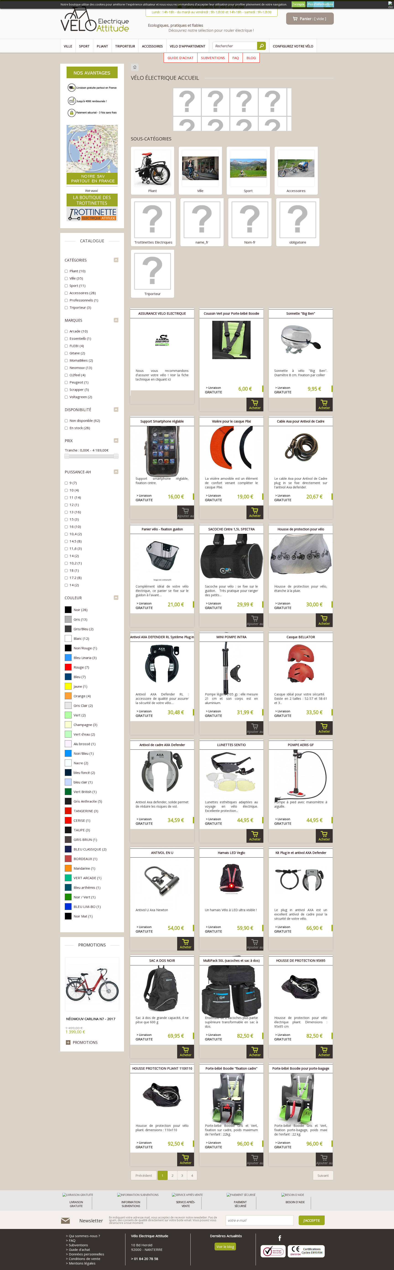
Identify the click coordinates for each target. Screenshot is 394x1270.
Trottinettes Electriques (153, 242)
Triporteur (125, 46)
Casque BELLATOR (301, 637)
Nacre (81, 763)
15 (74, 519)
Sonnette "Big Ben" (300, 313)
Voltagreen (81, 396)
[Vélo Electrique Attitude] (94, 20)
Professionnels (84, 300)
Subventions (213, 57)
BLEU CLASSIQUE (90, 849)
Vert (80, 715)
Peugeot (79, 382)
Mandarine (84, 868)
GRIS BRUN (85, 839)
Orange (82, 696)
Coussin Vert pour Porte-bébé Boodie (231, 313)
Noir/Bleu (84, 753)
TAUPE (82, 830)
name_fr (202, 242)
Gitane (77, 353)
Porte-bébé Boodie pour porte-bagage (300, 1068)
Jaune (80, 686)
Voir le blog (225, 1246)
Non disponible (85, 420)
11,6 (76, 548)
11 (75, 497)
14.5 (76, 541)
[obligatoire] (298, 219)
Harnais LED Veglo (231, 852)
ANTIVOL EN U (162, 852)
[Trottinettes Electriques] (152, 219)
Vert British (85, 791)
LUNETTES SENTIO (231, 745)
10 (74, 490)
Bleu (80, 676)
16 (75, 526)
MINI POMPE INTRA (231, 637)
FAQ (235, 57)
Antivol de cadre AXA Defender (162, 745)
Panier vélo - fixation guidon (162, 529)
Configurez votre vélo (293, 46)
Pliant (102, 46)
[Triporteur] (152, 271)
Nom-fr (250, 242)
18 (74, 570)
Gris (80, 619)
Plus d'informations (320, 4)
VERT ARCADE (87, 878)
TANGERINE (86, 811)
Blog (251, 57)
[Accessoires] (296, 168)
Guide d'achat (181, 57)
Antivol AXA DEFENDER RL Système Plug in (162, 637)
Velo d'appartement (187, 46)
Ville (68, 46)
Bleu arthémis (87, 887)
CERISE (82, 820)
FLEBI (77, 345)
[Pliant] (152, 168)
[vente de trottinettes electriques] (92, 220)
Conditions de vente (84, 1258)
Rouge (81, 667)
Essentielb (80, 338)
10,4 (76, 533)
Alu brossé (85, 743)
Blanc (81, 638)
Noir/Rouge (85, 648)
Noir (81, 609)
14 (74, 555)
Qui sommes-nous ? (84, 1236)
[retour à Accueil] (135, 67)
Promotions (92, 945)
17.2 (76, 577)
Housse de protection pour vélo (300, 529)
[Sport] (248, 168)
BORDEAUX (85, 858)
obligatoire (297, 242)
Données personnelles (86, 1254)
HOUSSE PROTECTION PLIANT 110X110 (162, 1068)
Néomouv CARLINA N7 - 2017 (90, 1018)
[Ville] (200, 168)
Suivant (323, 1175)
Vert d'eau (84, 734)
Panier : (313, 18)
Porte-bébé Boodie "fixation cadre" (231, 1068)
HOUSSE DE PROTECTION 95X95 (300, 960)
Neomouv (81, 367)
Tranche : (72, 450)
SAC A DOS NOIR (162, 960)
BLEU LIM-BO (87, 906)
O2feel (78, 375)
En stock (80, 427)
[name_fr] (202, 219)
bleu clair (83, 782)
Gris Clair (83, 705)
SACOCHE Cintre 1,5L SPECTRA (231, 529)
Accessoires (152, 46)
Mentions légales (82, 1263)
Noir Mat (83, 916)
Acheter (255, 408)
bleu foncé (84, 772)
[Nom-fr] (250, 219)
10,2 (76, 563)
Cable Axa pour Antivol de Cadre (300, 421)
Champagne (85, 724)
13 (75, 512)
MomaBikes (81, 360)
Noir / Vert (85, 897)
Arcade (79, 331)
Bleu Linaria (85, 657)
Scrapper (79, 389)
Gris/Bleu (83, 629)
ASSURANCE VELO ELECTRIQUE (162, 313)
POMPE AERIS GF (301, 745)
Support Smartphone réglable (162, 421)
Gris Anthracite (88, 801)
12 (74, 504)
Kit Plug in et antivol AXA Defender (300, 852)
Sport (84, 46)
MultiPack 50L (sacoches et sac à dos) (231, 960)
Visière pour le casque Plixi (231, 421)
